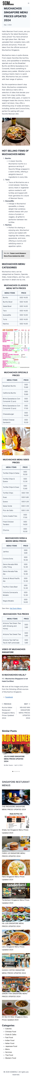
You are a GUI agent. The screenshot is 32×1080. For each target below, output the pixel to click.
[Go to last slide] (4, 752)
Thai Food (9, 1055)
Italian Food (9, 1043)
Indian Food (9, 1040)
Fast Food (9, 1037)
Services (8, 1052)
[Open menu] (28, 3)
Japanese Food (11, 1046)
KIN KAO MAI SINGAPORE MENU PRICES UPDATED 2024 (24, 711)
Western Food (10, 1058)
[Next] (27, 752)
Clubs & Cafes (10, 1035)
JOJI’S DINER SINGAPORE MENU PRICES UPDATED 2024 (14, 758)
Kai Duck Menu (16, 608)
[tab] (12, 771)
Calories (8, 1029)
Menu (7, 1049)
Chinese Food (10, 1032)
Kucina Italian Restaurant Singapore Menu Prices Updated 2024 (8, 711)
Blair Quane (9, 765)
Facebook (9, 697)
